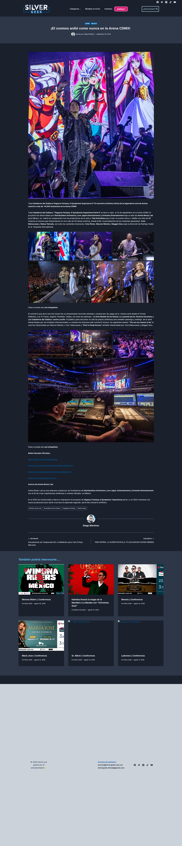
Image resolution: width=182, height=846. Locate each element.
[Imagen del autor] (73, 34)
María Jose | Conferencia (34, 656)
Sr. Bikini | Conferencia (83, 656)
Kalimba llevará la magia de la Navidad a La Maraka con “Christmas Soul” (90, 602)
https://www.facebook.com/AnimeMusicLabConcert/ (50, 466)
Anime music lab (35, 508)
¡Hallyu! (121, 9)
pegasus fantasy (69, 508)
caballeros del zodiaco (52, 508)
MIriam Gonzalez (80, 610)
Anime (87, 23)
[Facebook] (157, 2)
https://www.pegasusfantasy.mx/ (42, 478)
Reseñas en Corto (92, 9)
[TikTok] (170, 2)
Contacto (108, 9)
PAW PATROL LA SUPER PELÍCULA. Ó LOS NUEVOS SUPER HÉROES (124, 540)
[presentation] (41, 579)
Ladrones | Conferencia (133, 656)
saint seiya (82, 508)
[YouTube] (175, 2)
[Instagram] (166, 2)
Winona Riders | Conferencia (36, 599)
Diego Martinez (89, 34)
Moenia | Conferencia (132, 599)
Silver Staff (28, 603)
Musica (94, 23)
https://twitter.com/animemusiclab (43, 459)
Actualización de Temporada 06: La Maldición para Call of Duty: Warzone (55, 542)
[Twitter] (162, 2)
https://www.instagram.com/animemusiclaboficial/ (49, 472)
